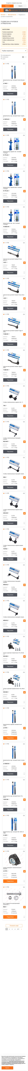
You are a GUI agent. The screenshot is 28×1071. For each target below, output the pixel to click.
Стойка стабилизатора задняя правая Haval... (13, 546)
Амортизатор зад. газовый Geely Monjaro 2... (14, 80)
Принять (7, 1067)
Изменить (7, 6)
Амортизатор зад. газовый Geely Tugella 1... (13, 116)
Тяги (3, 42)
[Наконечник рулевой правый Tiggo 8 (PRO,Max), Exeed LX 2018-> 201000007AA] (14, 323)
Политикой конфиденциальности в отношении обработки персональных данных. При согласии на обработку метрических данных (13, 1062)
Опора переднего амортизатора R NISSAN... (12, 868)
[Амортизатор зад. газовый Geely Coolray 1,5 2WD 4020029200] (14, 752)
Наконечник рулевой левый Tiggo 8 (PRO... (12, 367)
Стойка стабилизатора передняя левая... (13, 473)
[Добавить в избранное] (24, 94)
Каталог (3, 14)
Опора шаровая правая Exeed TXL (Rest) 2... (13, 689)
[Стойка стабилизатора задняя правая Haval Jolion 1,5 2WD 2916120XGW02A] (14, 537)
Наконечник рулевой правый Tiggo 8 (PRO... (13, 331)
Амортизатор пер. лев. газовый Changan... (11, 224)
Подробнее (10, 738)
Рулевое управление (7, 32)
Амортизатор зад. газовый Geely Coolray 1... (13, 761)
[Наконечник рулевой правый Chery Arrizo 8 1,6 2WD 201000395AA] (14, 251)
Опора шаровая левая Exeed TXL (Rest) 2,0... (13, 653)
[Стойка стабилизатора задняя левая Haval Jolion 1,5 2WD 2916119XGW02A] (14, 502)
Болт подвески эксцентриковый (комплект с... (11, 904)
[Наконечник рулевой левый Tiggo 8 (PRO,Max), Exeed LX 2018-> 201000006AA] (14, 358)
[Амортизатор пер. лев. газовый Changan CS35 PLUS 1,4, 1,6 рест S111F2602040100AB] (14, 215)
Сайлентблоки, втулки (8, 38)
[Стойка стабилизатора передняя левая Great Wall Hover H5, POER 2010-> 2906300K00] (14, 609)
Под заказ (10, 93)
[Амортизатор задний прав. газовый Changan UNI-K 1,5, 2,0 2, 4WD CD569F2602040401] (14, 179)
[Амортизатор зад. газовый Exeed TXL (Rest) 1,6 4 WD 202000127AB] (14, 788)
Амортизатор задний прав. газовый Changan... (12, 188)
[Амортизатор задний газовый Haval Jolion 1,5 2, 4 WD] (14, 716)
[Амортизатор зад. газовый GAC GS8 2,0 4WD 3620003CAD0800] (14, 824)
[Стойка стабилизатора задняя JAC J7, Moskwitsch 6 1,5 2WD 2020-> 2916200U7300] (14, 394)
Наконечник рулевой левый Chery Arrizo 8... (13, 295)
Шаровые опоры (6, 36)
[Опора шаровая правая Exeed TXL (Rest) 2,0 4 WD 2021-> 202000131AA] (14, 681)
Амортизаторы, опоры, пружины (10, 44)
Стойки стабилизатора (8, 40)
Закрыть (20, 6)
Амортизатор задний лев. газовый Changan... (12, 152)
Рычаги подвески (6, 34)
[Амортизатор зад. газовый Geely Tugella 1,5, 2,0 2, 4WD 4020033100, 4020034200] (14, 108)
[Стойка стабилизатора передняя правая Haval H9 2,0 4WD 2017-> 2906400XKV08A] (14, 430)
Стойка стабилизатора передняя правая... (11, 438)
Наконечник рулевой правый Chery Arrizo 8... (12, 259)
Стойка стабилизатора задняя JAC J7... (13, 402)
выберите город (14, 10)
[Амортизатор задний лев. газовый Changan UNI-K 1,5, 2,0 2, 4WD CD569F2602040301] (14, 144)
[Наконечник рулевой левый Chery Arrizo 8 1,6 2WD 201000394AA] (14, 287)
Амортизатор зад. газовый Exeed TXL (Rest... (13, 796)
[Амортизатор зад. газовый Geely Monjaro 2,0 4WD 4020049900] (14, 72)
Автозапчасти (12, 14)
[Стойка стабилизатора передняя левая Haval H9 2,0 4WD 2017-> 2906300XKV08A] (14, 466)
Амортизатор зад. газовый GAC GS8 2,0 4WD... (13, 832)
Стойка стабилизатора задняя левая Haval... (12, 510)
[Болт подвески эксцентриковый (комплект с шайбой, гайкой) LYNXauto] (14, 895)
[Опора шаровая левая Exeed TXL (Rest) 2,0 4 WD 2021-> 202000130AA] (14, 645)
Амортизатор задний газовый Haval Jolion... (12, 725)
